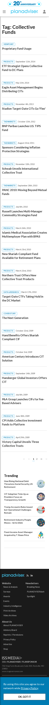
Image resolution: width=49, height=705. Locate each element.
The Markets (9, 122)
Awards (6, 596)
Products (8, 62)
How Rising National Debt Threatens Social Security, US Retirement (18, 484)
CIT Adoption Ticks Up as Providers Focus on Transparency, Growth (16, 497)
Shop (5, 649)
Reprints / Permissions (13, 635)
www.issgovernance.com (12, 671)
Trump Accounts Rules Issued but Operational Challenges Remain (18, 510)
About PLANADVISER (13, 625)
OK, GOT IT (24, 696)
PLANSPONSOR (29, 662)
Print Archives (9, 611)
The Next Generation (15, 317)
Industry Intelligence (12, 606)
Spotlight (31, 596)
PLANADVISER (14, 662)
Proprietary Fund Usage (16, 48)
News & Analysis (10, 587)
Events (6, 601)
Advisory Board (10, 630)
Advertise (7, 644)
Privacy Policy (29, 688)
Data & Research (11, 292)
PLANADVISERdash (35, 591)
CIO (4, 662)
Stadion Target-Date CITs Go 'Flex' (24, 108)
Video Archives (10, 615)
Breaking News (33, 587)
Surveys (6, 591)
